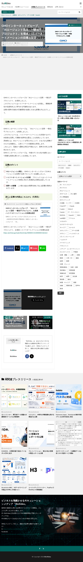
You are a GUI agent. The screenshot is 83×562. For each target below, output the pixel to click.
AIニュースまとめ (7, 7)
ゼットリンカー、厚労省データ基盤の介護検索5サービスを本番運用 (14, 416)
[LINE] (42, 248)
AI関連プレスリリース (38, 7)
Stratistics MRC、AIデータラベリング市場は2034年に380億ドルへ (14, 489)
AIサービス (7, 45)
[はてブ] (24, 248)
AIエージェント (7, 15)
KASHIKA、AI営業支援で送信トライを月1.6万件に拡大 (14, 452)
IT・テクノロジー (15, 45)
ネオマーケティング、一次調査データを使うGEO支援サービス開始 (68, 452)
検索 (60, 293)
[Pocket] (33, 248)
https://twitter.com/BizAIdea (12, 529)
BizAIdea (47, 557)
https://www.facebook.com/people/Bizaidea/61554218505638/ (22, 534)
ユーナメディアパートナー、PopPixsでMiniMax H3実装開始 (41, 489)
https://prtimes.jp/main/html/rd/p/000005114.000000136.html (25, 233)
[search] (79, 12)
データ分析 (30, 15)
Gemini (37, 15)
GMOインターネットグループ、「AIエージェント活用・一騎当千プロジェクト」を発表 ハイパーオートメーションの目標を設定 (38, 57)
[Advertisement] (41, 73)
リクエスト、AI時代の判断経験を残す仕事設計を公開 (41, 416)
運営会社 (50, 7)
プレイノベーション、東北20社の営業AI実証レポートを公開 (41, 452)
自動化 (15, 15)
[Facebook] (9, 248)
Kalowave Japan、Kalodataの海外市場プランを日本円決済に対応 (68, 416)
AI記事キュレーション (22, 7)
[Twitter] (17, 248)
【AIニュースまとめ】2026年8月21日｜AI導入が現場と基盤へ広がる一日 (68, 118)
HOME (5, 55)
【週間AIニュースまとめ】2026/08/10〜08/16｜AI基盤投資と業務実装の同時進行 (69, 142)
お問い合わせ (59, 7)
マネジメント (24, 45)
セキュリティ (22, 15)
